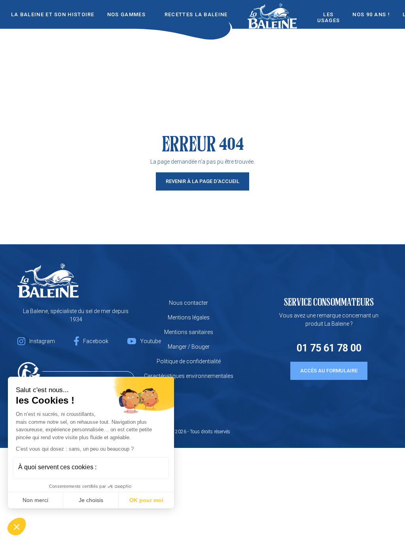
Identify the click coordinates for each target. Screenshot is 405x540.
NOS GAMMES (126, 14)
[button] (16, 526)
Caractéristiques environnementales (188, 376)
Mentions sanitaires (188, 332)
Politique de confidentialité (189, 361)
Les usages (328, 17)
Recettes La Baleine (196, 14)
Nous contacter (188, 303)
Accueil (272, 12)
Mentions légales (189, 317)
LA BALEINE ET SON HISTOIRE (53, 14)
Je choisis (91, 500)
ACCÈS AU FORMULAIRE (329, 371)
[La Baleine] (48, 280)
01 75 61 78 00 (329, 348)
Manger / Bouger (189, 347)
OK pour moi (146, 500)
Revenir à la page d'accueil (202, 181)
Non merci (35, 500)
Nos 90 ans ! (371, 14)
